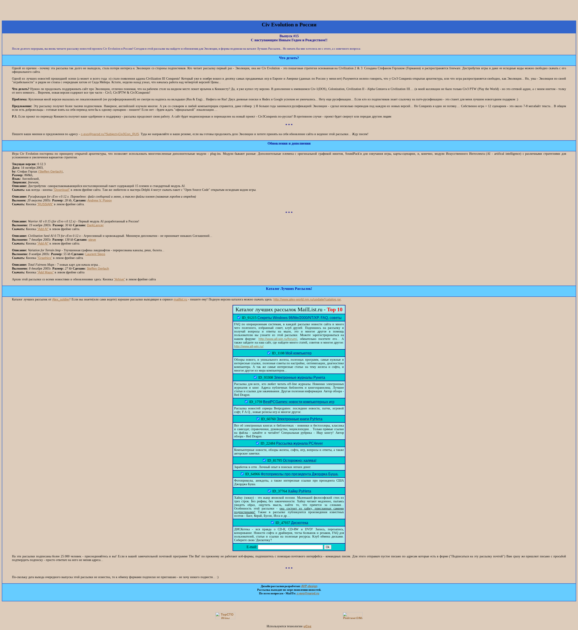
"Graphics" (44, 258)
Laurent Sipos (95, 254)
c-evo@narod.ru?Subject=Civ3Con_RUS (110, 134)
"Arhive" (119, 279)
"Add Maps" (45, 272)
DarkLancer (95, 225)
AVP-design (309, 586)
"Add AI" (43, 229)
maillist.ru (180, 299)
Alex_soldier (61, 299)
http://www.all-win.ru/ (248, 346)
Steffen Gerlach (98, 268)
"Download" (61, 190)
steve (92, 239)
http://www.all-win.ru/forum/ (278, 339)
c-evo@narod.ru (307, 593)
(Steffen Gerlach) (50, 171)
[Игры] (225, 618)
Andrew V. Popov (99, 200)
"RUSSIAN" (45, 204)
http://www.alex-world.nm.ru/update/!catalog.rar (307, 299)
